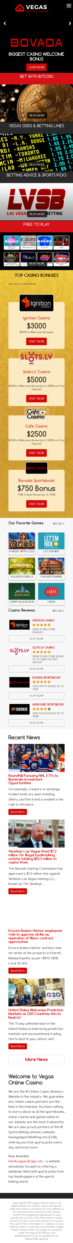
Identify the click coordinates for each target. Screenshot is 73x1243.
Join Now (36, 67)
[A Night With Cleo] (22, 541)
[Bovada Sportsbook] (36, 468)
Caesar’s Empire (51, 576)
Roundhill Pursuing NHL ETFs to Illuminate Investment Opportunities (33, 779)
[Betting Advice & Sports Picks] (36, 201)
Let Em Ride (51, 551)
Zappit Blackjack (22, 601)
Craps (51, 601)
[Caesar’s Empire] (51, 566)
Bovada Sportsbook (37, 480)
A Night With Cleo (21, 551)
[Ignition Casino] (36, 303)
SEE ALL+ (59, 523)
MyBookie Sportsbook (48, 704)
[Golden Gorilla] (22, 566)
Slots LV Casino (36, 371)
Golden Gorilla (21, 576)
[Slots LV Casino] (36, 358)
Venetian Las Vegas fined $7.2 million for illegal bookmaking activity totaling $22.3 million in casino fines (32, 856)
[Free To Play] (36, 251)
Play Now (36, 638)
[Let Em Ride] (51, 541)
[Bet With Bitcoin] (36, 108)
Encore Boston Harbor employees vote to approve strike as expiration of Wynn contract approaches (35, 936)
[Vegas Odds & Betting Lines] (36, 152)
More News (36, 1059)
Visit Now (36, 341)
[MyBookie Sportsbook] (19, 709)
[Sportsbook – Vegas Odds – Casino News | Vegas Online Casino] (36, 11)
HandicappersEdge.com (25, 1161)
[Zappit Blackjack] (22, 591)
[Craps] (51, 591)
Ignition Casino (36, 318)
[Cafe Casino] (36, 413)
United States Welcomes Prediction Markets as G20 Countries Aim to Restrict (35, 1014)
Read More (37, 115)
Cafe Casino (36, 426)
